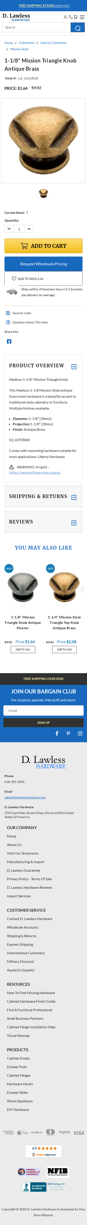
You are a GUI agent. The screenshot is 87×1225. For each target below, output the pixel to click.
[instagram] (80, 733)
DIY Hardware (18, 1109)
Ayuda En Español (20, 970)
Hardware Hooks (20, 1084)
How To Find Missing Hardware (31, 992)
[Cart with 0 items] (75, 17)
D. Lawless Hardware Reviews (29, 887)
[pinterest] (68, 733)
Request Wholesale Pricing (43, 263)
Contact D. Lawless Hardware (29, 918)
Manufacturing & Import (25, 862)
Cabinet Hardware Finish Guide (31, 1001)
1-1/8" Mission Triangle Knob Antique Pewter (22, 622)
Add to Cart (23, 649)
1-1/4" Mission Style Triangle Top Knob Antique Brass (64, 622)
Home (11, 836)
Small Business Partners (25, 1018)
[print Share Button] (41, 342)
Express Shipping (20, 944)
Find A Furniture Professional (29, 1010)
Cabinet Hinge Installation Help (31, 1027)
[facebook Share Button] (9, 342)
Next (82, 589)
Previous (5, 589)
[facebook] (56, 733)
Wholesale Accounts (22, 927)
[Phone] (71, 17)
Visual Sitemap (18, 1035)
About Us (14, 844)
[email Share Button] (25, 342)
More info (44, 5)
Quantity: (11, 220)
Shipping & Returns (21, 936)
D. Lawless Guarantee (23, 870)
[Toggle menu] (81, 16)
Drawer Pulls (17, 1067)
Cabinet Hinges (19, 1075)
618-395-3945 (14, 782)
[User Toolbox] (65, 17)
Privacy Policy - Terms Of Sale (29, 879)
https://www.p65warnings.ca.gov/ (35, 472)
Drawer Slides (17, 1092)
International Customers (26, 953)
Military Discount (20, 961)
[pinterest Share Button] (57, 342)
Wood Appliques (20, 1101)
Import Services (19, 896)
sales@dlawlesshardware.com (25, 797)
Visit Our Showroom (22, 853)
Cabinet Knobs (18, 1058)
